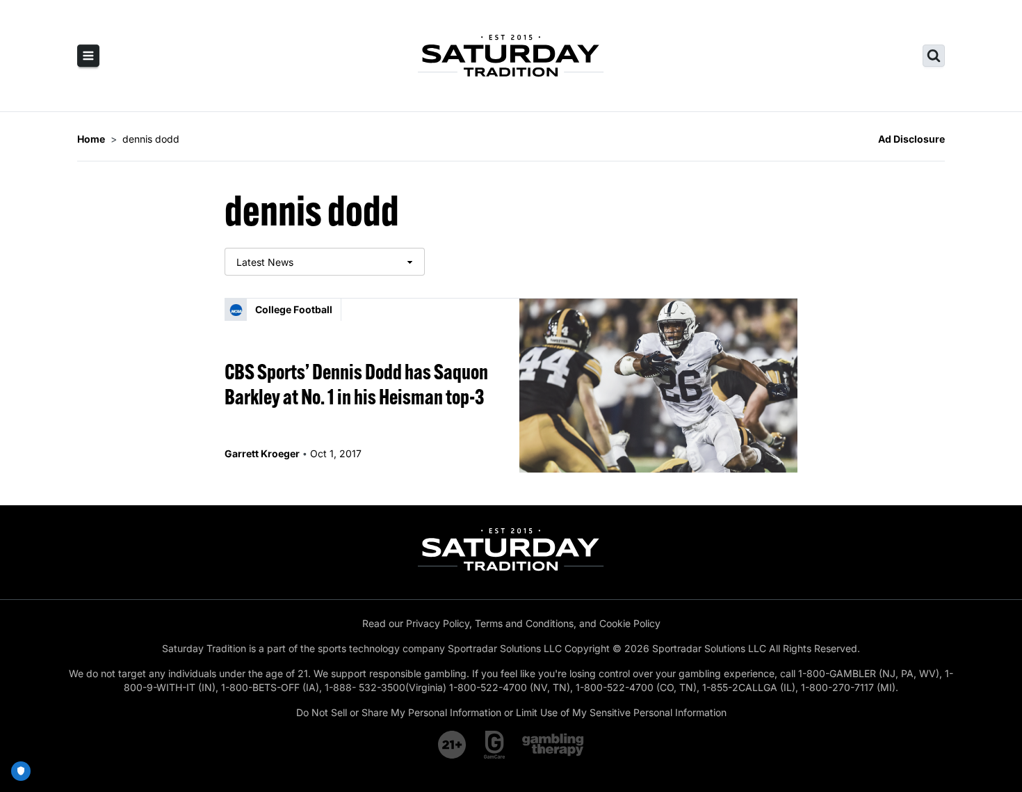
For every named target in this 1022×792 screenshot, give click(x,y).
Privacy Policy (437, 623)
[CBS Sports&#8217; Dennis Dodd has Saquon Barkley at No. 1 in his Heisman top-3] (658, 386)
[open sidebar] (88, 56)
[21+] (452, 745)
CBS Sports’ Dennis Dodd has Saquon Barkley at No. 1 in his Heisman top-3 (356, 384)
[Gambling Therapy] (553, 745)
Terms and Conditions (524, 623)
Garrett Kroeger (262, 453)
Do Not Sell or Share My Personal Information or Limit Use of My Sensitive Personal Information (511, 712)
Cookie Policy (629, 623)
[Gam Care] (494, 745)
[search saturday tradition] (934, 56)
